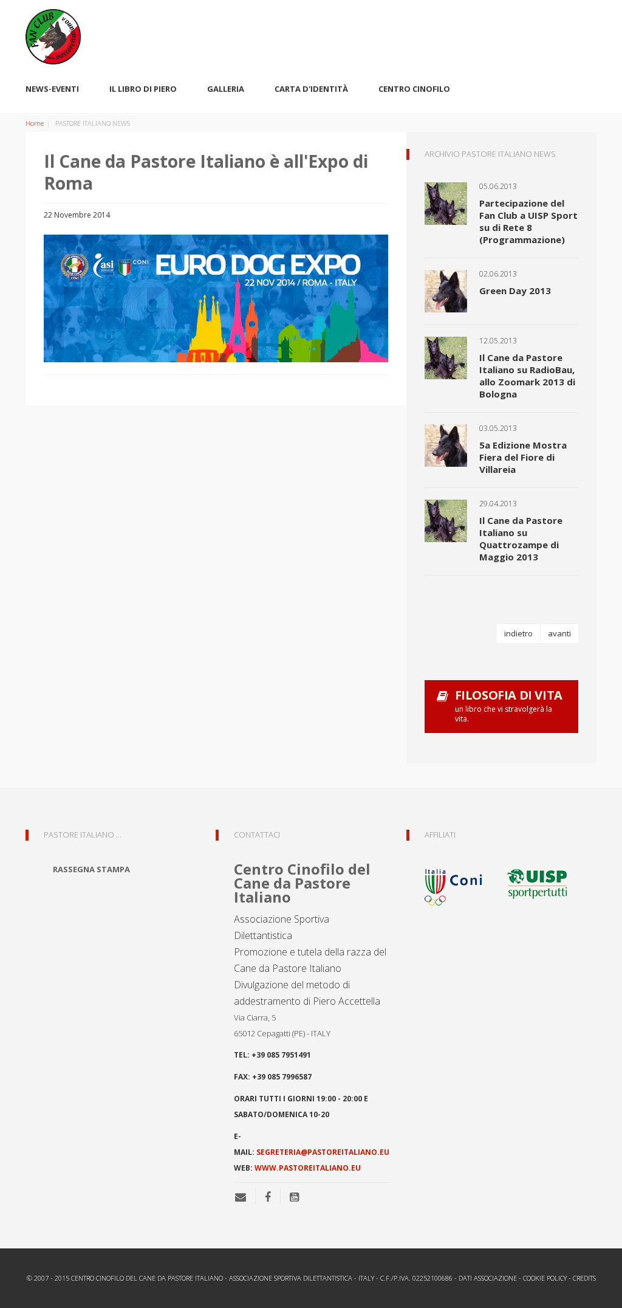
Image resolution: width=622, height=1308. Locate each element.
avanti (559, 633)
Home (35, 123)
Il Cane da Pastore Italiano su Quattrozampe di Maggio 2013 (520, 538)
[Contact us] (245, 1197)
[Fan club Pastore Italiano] (311, 36)
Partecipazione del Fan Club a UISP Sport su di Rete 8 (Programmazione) (528, 221)
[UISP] (537, 883)
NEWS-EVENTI (52, 88)
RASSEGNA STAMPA (91, 869)
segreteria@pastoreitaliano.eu (322, 1152)
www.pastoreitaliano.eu (308, 1168)
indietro (518, 633)
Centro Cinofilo (414, 88)
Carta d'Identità (311, 88)
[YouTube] (294, 1197)
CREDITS (584, 1277)
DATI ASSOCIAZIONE (488, 1277)
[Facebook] (268, 1197)
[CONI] (461, 883)
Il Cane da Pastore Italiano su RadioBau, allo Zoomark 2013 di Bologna (527, 375)
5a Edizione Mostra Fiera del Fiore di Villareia (523, 457)
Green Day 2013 (515, 290)
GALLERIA (225, 88)
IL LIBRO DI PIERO (143, 88)
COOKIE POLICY (545, 1277)
